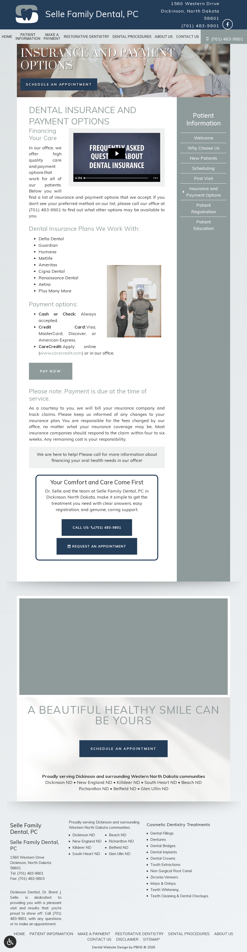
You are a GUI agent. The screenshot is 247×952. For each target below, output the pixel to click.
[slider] (116, 178)
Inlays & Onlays (163, 883)
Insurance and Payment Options (203, 192)
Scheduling (203, 168)
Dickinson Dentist (25, 892)
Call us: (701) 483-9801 (97, 527)
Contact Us (187, 37)
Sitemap (151, 939)
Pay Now (50, 371)
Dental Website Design (110, 947)
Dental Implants (163, 852)
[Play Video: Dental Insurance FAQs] (116, 153)
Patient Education (203, 225)
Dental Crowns (162, 858)
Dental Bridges (163, 845)
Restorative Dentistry (86, 37)
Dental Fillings (162, 833)
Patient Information (203, 119)
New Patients (203, 158)
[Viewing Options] (10, 941)
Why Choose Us (204, 148)
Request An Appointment (98, 546)
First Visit (203, 178)
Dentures (158, 839)
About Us (164, 37)
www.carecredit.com (61, 353)
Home (7, 37)
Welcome (203, 138)
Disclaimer (127, 939)
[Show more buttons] (155, 178)
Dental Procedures (131, 37)
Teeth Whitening (164, 889)
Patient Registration (203, 208)
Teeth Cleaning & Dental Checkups (179, 896)
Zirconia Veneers (164, 877)
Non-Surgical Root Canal (171, 871)
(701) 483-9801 (200, 25)
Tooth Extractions (165, 864)
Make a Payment (94, 933)
